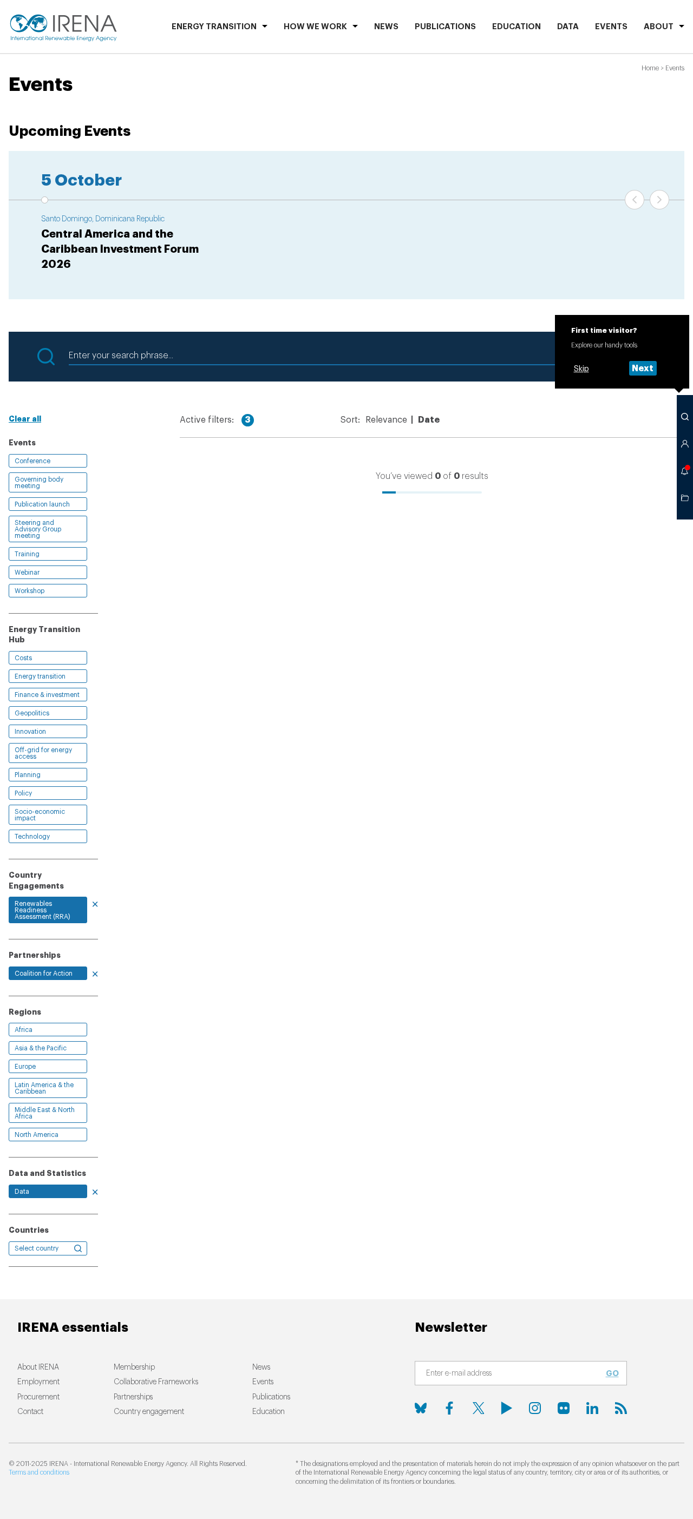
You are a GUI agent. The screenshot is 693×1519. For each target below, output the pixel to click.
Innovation (30, 731)
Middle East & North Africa (45, 1113)
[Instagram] (535, 1408)
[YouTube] (507, 1408)
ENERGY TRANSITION (214, 27)
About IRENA (38, 1367)
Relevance (386, 420)
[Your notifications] (685, 470)
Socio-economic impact (40, 814)
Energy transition (40, 676)
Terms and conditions (39, 1472)
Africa (23, 1030)
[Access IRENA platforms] (685, 443)
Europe (25, 1066)
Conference (32, 461)
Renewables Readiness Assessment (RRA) (42, 910)
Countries (29, 1230)
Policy (23, 793)
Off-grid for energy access (43, 753)
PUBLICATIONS (445, 27)
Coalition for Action (44, 973)
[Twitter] (478, 1408)
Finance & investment (47, 695)
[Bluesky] (421, 1408)
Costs (23, 658)
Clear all (25, 419)
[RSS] (621, 1408)
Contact (30, 1412)
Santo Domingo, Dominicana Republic (103, 219)
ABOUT (659, 27)
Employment (38, 1382)
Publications (271, 1397)
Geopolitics (32, 713)
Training (27, 554)
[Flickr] (564, 1408)
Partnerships (133, 1397)
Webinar (27, 572)
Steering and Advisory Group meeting (38, 529)
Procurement (38, 1397)
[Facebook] (449, 1408)
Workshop (29, 591)
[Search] (685, 416)
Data (568, 27)
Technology (32, 836)
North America (36, 1135)
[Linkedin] (592, 1408)
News (386, 27)
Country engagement (149, 1412)
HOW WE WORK (315, 27)
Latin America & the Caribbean (44, 1088)
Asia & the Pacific (41, 1048)
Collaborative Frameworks (156, 1382)
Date (429, 420)
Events (611, 27)
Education (516, 27)
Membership (134, 1367)
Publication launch (42, 504)
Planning (28, 775)
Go (612, 1373)
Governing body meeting (39, 482)
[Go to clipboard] (685, 497)
